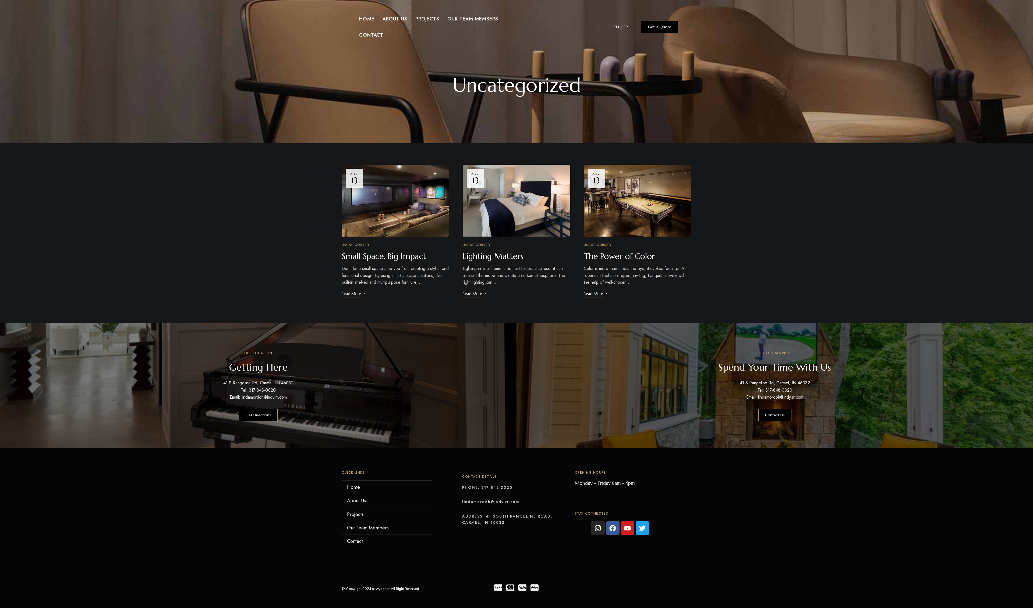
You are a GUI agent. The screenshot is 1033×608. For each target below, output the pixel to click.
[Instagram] (598, 528)
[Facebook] (613, 528)
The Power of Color (619, 256)
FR (626, 27)
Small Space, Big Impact (384, 256)
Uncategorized (355, 245)
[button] (659, 27)
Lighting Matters (493, 256)
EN (616, 27)
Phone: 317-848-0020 (487, 487)
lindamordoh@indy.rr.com (490, 501)
